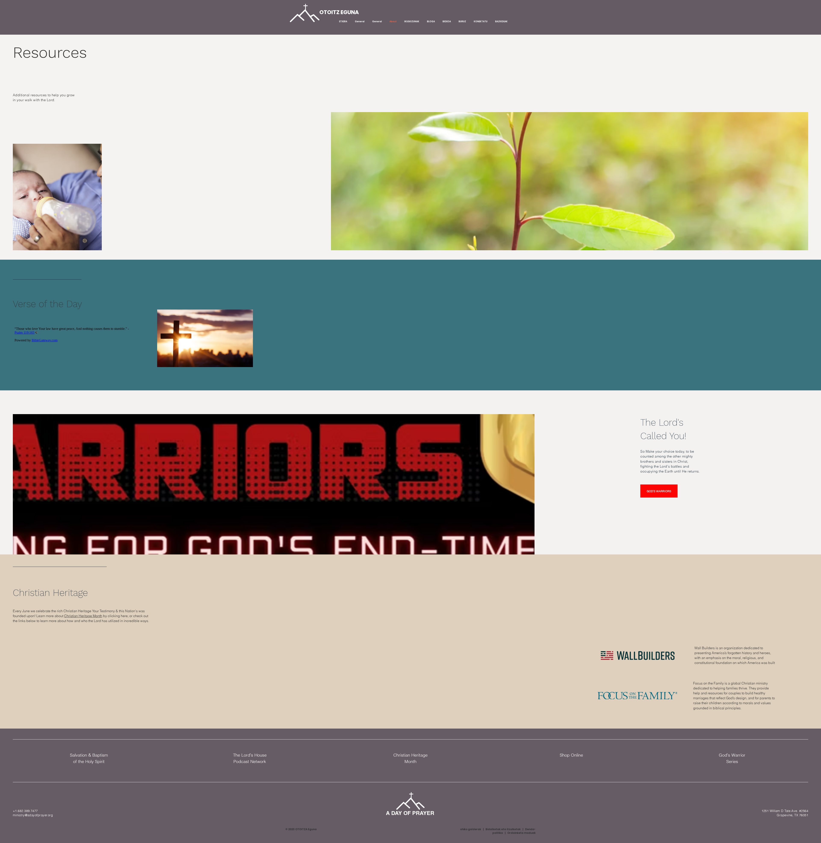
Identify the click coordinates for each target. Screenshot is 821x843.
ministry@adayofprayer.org (33, 815)
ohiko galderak (470, 829)
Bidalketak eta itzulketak (503, 829)
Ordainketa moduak (521, 833)
